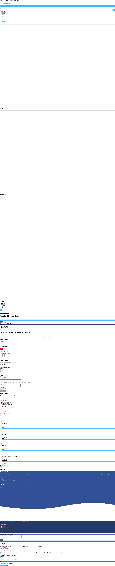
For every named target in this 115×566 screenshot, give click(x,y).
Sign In (1, 8)
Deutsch (4, 14)
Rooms (3, 306)
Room (13, 465)
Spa (14, 465)
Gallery (3, 21)
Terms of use (4, 526)
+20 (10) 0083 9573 (8, 318)
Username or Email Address (5, 546)
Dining (3, 18)
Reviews (4, 307)
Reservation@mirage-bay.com (10, 479)
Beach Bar (4, 423)
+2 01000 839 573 (8, 481)
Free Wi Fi (4, 355)
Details (3, 304)
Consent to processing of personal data (8, 555)
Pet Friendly (4, 357)
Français (4, 12)
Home (3, 16)
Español (3, 13)
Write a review (3, 311)
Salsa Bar (4, 445)
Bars (3, 20)
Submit (1, 539)
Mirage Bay (2, 318)
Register (4, 544)
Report (7, 311)
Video (3, 305)
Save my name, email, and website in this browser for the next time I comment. (16, 382)
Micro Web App (32, 521)
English (3, 11)
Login (3, 543)
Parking (6, 465)
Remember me (4, 547)
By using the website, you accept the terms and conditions (12, 554)
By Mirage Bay (8, 323)
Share (1, 310)
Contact (3, 23)
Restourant (9, 465)
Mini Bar (4, 356)
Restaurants (4, 460)
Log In (40, 546)
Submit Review (3, 391)
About (3, 22)
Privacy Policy (5, 527)
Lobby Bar (4, 434)
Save (1, 309)
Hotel (3, 465)
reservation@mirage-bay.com (18, 318)
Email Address (47, 552)
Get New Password (3, 565)
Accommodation (5, 17)
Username (2, 552)
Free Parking (4, 354)
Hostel (1, 465)
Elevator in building (6, 353)
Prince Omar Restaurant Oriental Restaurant (11, 456)
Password (25, 546)
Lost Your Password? (4, 548)
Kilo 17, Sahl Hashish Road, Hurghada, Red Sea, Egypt (16, 480)
